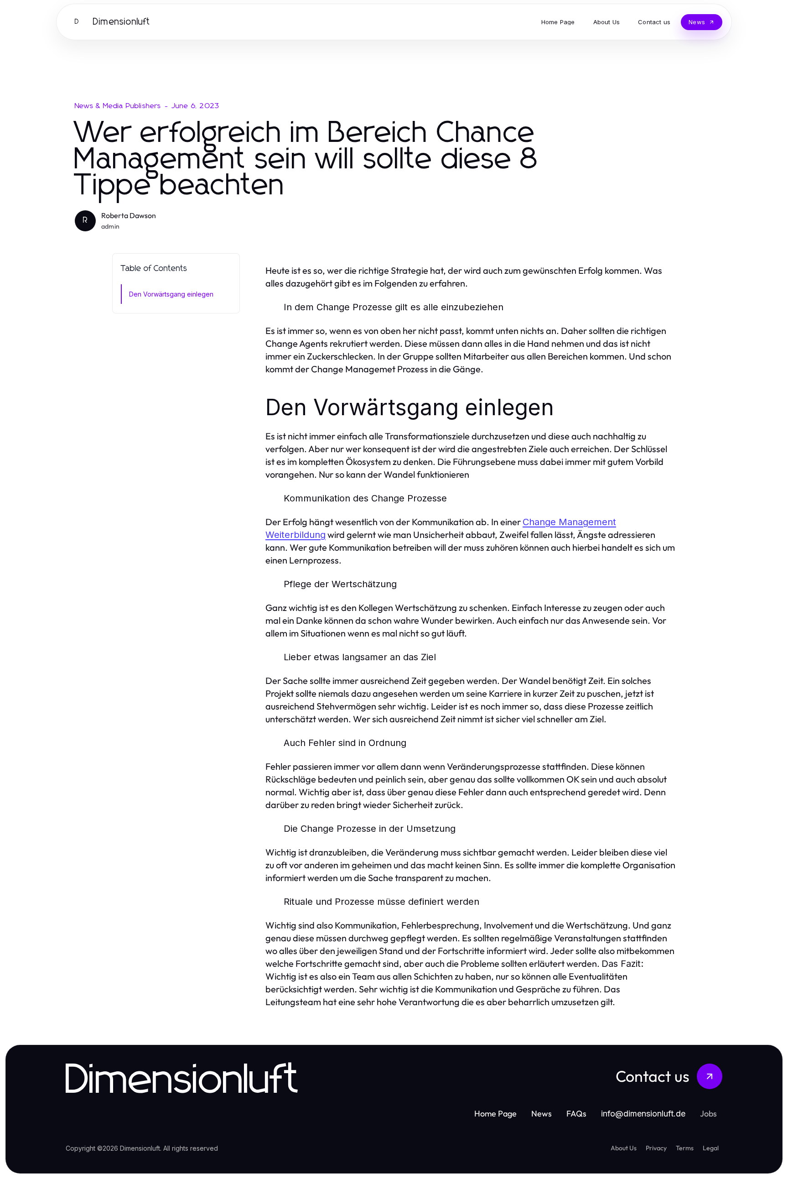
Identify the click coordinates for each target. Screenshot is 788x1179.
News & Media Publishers (118, 106)
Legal (711, 1148)
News (541, 1113)
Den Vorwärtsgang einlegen (171, 294)
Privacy (656, 1148)
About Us (624, 1148)
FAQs (576, 1113)
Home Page (495, 1113)
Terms (685, 1148)
